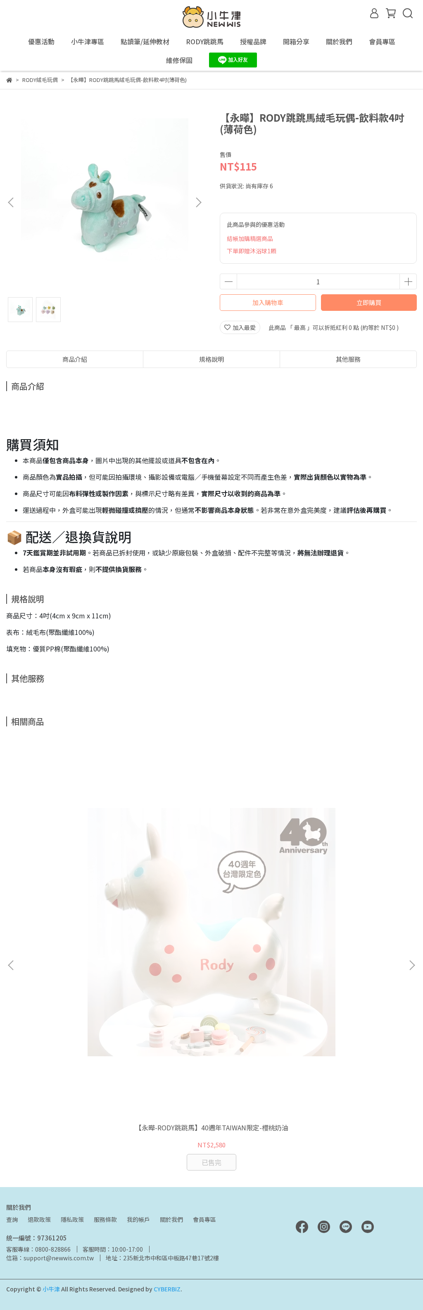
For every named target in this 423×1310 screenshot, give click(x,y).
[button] (198, 202)
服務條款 (105, 1219)
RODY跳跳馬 (204, 41)
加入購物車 (267, 302)
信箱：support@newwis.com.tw (50, 1258)
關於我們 (171, 1219)
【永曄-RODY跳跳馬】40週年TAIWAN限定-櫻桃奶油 (211, 1127)
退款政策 (39, 1219)
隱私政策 (72, 1219)
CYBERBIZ (167, 1289)
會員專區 (204, 1219)
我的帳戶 (138, 1219)
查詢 (12, 1219)
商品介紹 (74, 359)
